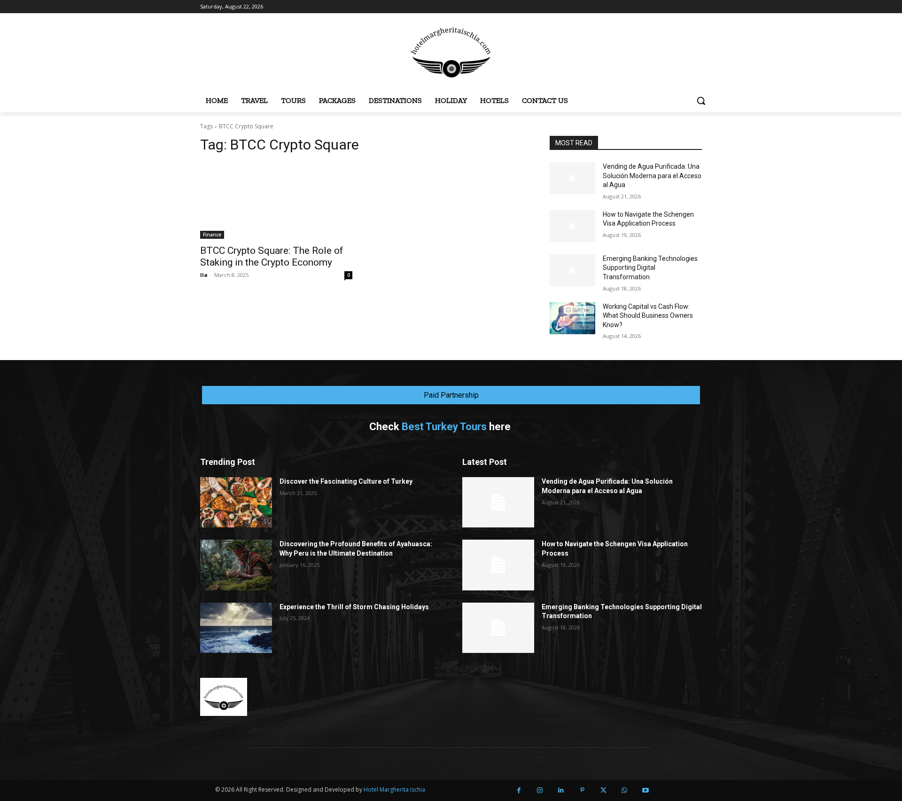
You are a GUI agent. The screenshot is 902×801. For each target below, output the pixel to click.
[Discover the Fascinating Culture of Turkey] (236, 502)
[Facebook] (519, 790)
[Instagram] (540, 790)
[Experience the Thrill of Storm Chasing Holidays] (236, 628)
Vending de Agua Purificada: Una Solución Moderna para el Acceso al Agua (652, 175)
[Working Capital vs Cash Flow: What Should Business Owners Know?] (572, 318)
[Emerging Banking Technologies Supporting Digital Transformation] (572, 270)
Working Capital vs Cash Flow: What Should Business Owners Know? (648, 316)
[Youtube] (646, 790)
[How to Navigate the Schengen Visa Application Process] (572, 226)
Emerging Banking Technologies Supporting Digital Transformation (650, 268)
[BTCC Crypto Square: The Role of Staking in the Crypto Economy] (276, 201)
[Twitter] (603, 790)
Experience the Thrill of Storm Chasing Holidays (354, 607)
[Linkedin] (561, 790)
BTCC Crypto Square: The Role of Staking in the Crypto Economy (271, 256)
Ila (204, 274)
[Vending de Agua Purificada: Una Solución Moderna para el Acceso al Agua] (572, 178)
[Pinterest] (582, 790)
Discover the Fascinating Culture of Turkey (346, 481)
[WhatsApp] (624, 790)
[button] (701, 100)
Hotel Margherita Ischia (394, 789)
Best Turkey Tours (444, 426)
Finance (212, 234)
